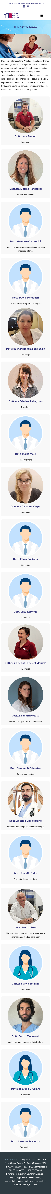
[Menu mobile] (42, 15)
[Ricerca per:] (46, 15)
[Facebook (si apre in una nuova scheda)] (24, 6)
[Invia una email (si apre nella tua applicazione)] (27, 6)
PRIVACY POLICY (12, 1159)
